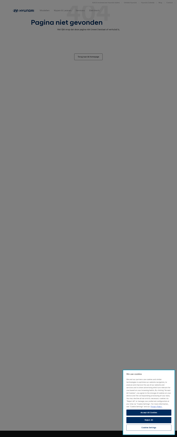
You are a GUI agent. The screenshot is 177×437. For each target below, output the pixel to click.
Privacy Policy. (156, 407)
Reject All (149, 420)
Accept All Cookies (149, 412)
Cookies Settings (148, 428)
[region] (149, 402)
